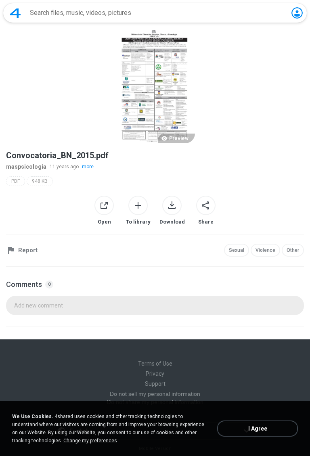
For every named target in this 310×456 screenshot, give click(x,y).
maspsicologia (26, 166)
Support (155, 384)
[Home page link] (15, 13)
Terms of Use (155, 363)
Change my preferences (90, 440)
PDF (15, 181)
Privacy (155, 373)
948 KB (40, 181)
